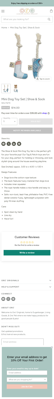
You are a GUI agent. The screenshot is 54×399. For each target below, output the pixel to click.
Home (4, 27)
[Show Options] (45, 379)
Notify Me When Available (27, 130)
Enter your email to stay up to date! (22, 369)
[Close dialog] (52, 347)
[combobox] (26, 379)
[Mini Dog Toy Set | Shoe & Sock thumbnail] (6, 88)
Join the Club (27, 386)
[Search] (49, 19)
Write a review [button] (27, 252)
